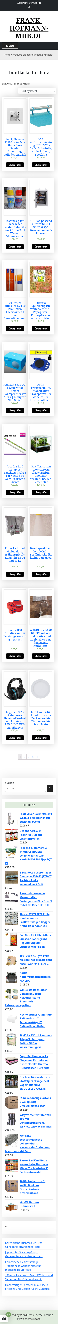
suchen (9, 783)
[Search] (50, 788)
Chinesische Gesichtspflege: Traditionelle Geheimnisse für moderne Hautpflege (23, 1265)
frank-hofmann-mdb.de (29, 28)
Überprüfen (15, 164)
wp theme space (30, 1319)
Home (7, 54)
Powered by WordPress (19, 1315)
